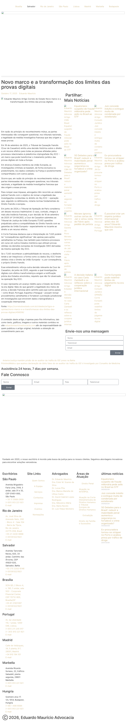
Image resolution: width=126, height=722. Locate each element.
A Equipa (38, 486)
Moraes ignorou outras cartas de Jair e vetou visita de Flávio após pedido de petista (83, 219)
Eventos (38, 509)
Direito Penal (88, 483)
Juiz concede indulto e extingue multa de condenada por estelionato (112, 497)
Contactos (38, 497)
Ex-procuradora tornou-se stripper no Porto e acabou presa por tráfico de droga (114, 160)
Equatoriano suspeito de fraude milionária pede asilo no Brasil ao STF (84, 111)
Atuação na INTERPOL (84, 490)
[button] (63, 76)
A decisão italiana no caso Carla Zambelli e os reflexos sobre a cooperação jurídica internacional (83, 283)
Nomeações (38, 514)
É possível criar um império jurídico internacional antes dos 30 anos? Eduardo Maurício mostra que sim (115, 221)
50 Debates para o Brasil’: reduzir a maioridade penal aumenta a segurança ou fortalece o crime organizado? (84, 163)
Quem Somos (38, 480)
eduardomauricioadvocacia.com (20, 325)
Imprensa (38, 503)
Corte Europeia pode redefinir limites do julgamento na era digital (114, 280)
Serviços (38, 492)
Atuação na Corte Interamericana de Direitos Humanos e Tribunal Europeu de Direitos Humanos (87, 503)
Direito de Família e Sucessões (87, 522)
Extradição (88, 515)
